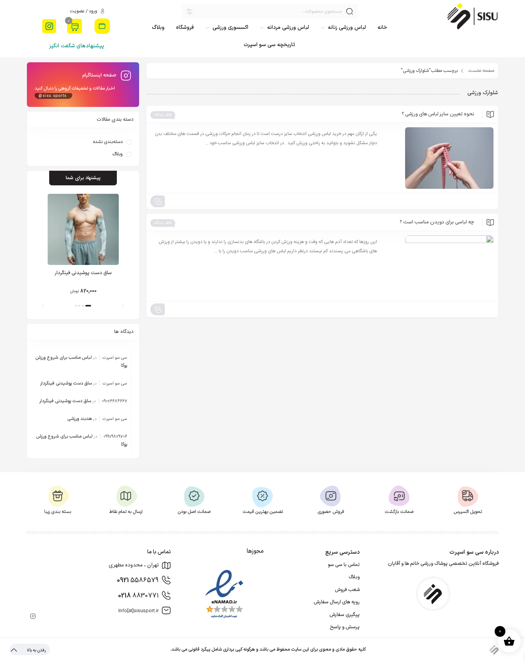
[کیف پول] (102, 26)
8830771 (138, 595)
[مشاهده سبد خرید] (74, 27)
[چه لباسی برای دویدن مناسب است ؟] (438, 266)
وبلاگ (117, 154)
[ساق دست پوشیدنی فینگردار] (83, 229)
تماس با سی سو (344, 565)
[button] (123, 306)
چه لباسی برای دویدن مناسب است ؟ (437, 222)
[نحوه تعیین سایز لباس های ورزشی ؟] (438, 158)
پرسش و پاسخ (345, 627)
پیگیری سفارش (344, 615)
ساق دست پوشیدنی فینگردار (83, 273)
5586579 (138, 580)
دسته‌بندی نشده (108, 141)
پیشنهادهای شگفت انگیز (76, 46)
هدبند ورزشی (79, 418)
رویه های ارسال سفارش (337, 602)
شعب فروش (347, 590)
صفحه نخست (481, 70)
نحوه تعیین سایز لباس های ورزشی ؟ (438, 114)
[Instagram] (49, 26)
